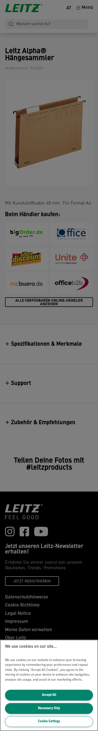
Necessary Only (49, 708)
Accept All (49, 695)
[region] (49, 685)
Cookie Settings (49, 721)
